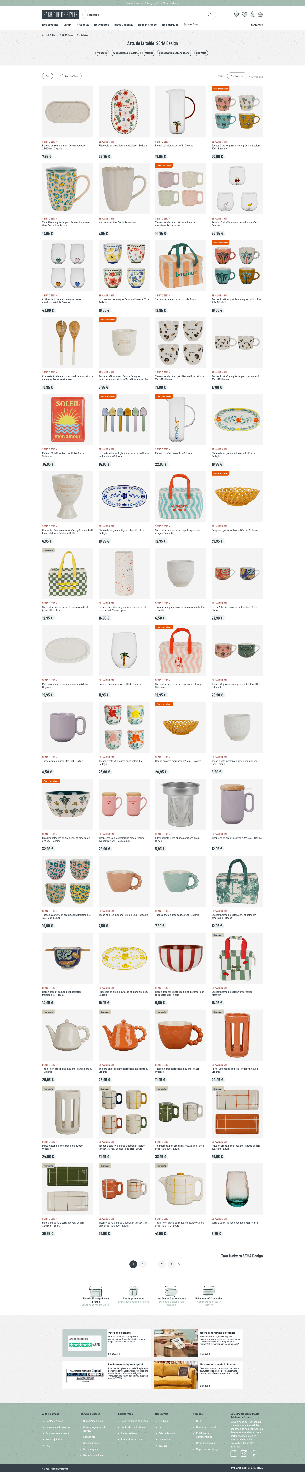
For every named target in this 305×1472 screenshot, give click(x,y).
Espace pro (89, 1436)
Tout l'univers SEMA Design (242, 1256)
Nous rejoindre (54, 1439)
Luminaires (165, 1439)
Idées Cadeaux (123, 24)
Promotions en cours (132, 1439)
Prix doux (83, 24)
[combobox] (144, 14)
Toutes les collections (133, 1427)
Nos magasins (91, 1442)
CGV (198, 1420)
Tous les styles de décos (134, 1420)
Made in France (147, 24)
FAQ (48, 1445)
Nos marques (170, 24)
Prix (47, 76)
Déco (161, 1427)
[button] (126, 1264)
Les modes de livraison (58, 1427)
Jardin (67, 24)
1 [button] (133, 1264)
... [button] (152, 1264)
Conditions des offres (208, 1427)
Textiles (163, 1445)
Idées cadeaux (129, 1433)
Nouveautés (101, 24)
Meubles (163, 1420)
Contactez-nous (54, 1420)
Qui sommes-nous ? (94, 1420)
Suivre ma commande (58, 1433)
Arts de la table (167, 1433)
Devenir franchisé (93, 1455)
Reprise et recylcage (207, 1449)
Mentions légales (205, 1442)
